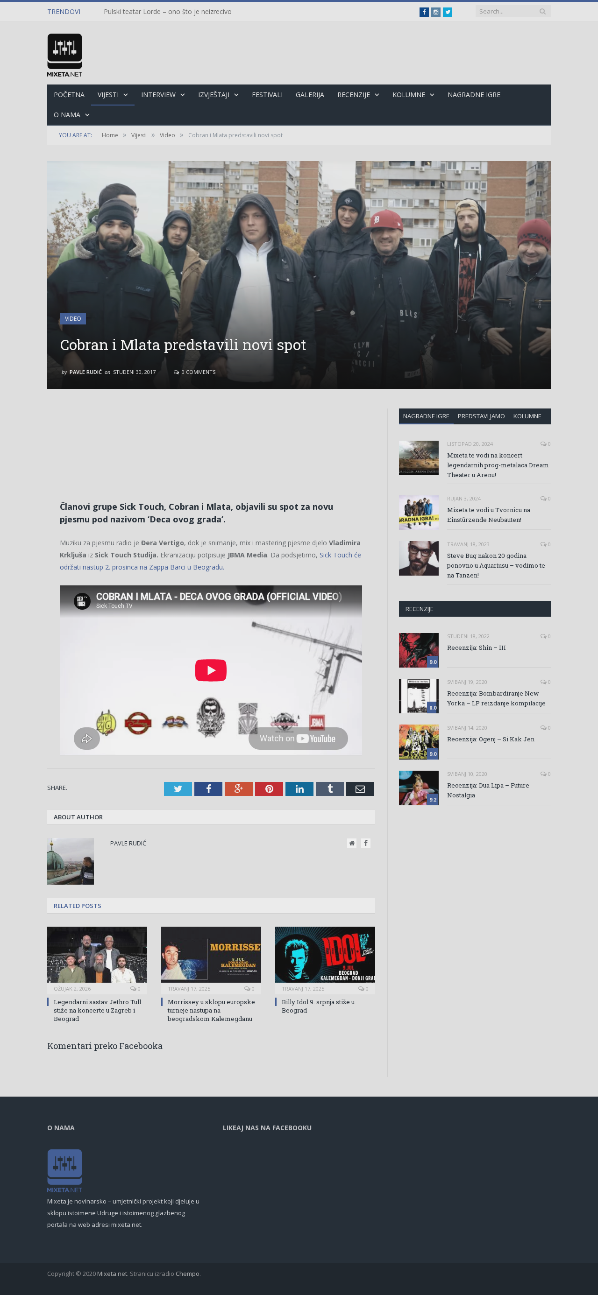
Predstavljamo (481, 416)
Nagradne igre (426, 416)
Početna (69, 94)
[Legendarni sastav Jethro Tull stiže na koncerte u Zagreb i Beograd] (97, 959)
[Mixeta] (64, 53)
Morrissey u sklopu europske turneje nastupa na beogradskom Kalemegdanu (211, 1010)
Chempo (187, 1273)
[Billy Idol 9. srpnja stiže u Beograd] (325, 959)
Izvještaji (213, 94)
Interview (158, 94)
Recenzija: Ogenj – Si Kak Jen (490, 739)
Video (73, 319)
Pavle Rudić (86, 371)
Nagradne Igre (474, 94)
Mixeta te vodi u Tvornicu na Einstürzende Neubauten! (488, 515)
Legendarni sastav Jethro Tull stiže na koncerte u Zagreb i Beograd (97, 1010)
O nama (67, 114)
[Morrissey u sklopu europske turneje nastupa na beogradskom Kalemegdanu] (211, 959)
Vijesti (108, 94)
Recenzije (353, 94)
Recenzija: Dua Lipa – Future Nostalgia (488, 790)
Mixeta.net (112, 1273)
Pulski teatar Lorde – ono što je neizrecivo (168, 11)
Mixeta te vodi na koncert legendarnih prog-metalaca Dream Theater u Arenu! (498, 465)
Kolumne (408, 94)
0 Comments (197, 371)
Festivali (267, 94)
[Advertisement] (211, 435)
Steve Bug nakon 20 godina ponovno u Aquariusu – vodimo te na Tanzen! (496, 565)
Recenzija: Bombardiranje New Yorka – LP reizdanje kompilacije (496, 698)
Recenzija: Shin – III (476, 647)
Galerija (310, 94)
